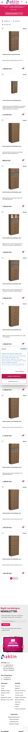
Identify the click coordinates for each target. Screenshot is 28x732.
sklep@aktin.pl (7, 679)
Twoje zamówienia (14, 719)
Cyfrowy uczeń (19, 692)
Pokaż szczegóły (19, 371)
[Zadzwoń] (21, 2)
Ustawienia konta (14, 721)
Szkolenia (17, 686)
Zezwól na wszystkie (14, 376)
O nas (2, 688)
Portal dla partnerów (20, 708)
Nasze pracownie (19, 699)
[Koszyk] (26, 2)
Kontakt (3, 686)
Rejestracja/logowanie (14, 717)
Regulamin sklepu (5, 690)
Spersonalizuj (13, 381)
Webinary (17, 688)
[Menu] (2, 2)
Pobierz (17, 706)
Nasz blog (17, 702)
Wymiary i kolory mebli (7, 699)
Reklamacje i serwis (6, 697)
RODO (2, 695)
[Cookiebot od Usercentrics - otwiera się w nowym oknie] (20, 349)
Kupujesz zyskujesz (14, 723)
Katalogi (17, 704)
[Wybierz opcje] (24, 69)
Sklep (12, 6)
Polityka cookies (5, 692)
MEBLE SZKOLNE (18, 6)
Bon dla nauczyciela (20, 690)
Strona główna (5, 6)
